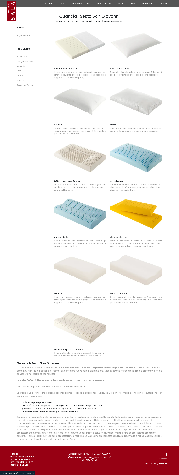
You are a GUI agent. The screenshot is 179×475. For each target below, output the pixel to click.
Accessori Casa (104, 3)
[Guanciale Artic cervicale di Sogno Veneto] (80, 213)
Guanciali (87, 21)
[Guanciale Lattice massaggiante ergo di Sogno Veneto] (80, 157)
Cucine (62, 3)
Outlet (121, 3)
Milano (20, 70)
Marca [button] (21, 27)
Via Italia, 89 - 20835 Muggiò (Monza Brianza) (90, 457)
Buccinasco (22, 56)
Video (133, 3)
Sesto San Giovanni (25, 85)
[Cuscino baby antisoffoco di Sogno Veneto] (80, 45)
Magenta (21, 66)
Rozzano (20, 80)
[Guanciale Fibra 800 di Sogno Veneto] (80, 101)
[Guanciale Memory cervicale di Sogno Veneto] (136, 270)
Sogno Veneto (23, 35)
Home (59, 21)
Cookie (12, 473)
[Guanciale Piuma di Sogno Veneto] (136, 101)
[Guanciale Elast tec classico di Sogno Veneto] (136, 213)
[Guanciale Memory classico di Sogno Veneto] (80, 270)
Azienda (49, 3)
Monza (20, 75)
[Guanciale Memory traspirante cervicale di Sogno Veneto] (80, 326)
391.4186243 (91, 460)
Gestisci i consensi (26, 473)
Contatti (163, 3)
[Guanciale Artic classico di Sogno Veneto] (136, 157)
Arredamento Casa (81, 3)
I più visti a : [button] (24, 49)
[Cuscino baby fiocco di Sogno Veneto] (136, 45)
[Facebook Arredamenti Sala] (166, 455)
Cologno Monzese (25, 61)
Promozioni (147, 3)
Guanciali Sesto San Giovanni (108, 21)
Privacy (4, 473)
